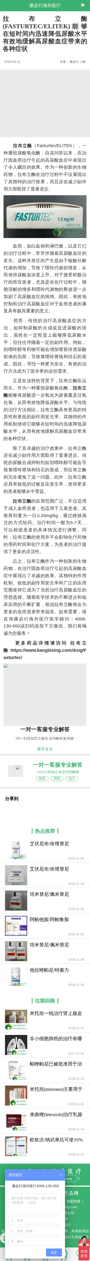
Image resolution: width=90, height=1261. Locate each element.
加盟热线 (73, 1201)
